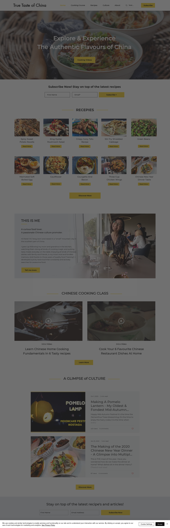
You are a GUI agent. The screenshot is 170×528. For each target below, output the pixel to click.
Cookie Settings (146, 524)
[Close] (167, 524)
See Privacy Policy (48, 525)
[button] (130, 241)
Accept (160, 524)
